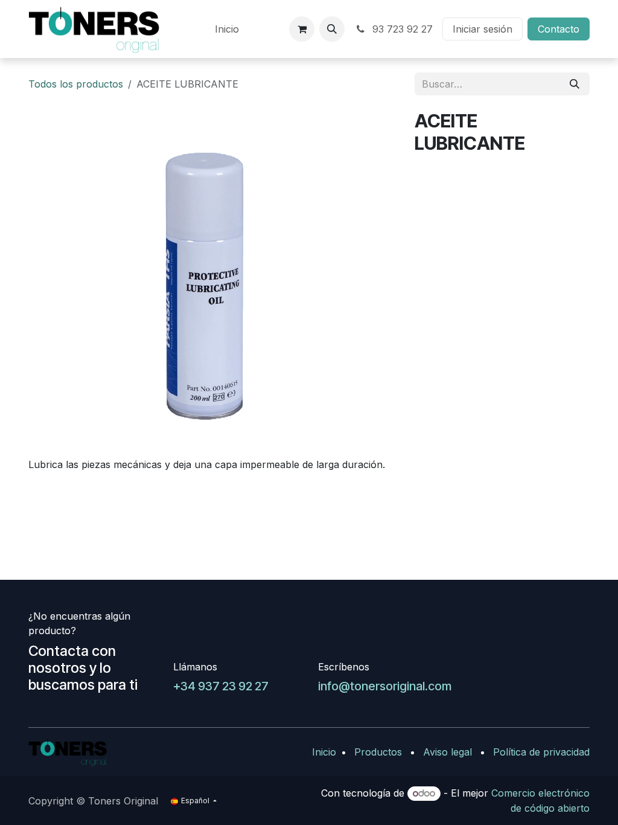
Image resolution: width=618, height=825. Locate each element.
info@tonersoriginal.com (384, 686)
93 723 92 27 (401, 29)
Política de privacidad (541, 752)
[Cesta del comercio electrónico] (301, 29)
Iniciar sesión (482, 29)
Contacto (558, 29)
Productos (378, 752)
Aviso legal (447, 752)
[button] (332, 29)
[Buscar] (574, 83)
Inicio (324, 752)
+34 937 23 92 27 (221, 686)
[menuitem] (227, 29)
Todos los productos (75, 84)
